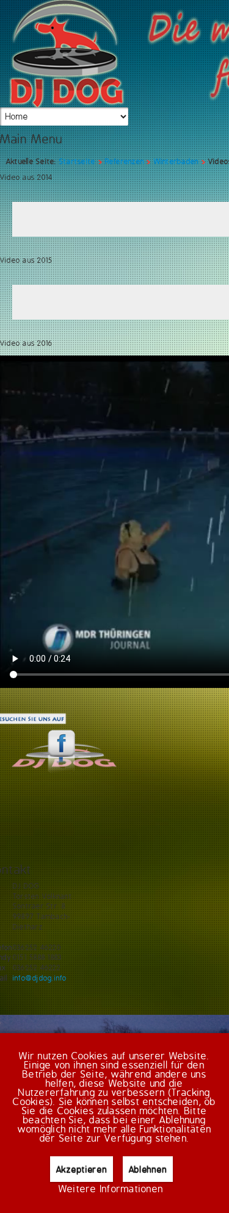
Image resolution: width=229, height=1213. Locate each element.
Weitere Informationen (111, 1189)
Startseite (77, 161)
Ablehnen (148, 1170)
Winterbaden (176, 161)
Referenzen (124, 161)
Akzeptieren (81, 1170)
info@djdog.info (40, 978)
